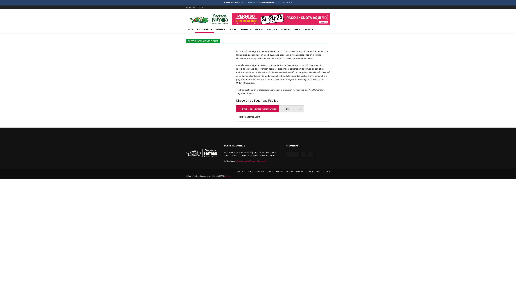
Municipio (220, 29)
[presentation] (257, 108)
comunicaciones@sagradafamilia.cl (251, 161)
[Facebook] (314, 7)
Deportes (259, 29)
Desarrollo (245, 29)
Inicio (191, 29)
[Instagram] (319, 7)
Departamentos (204, 29)
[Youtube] (328, 7)
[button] (326, 29)
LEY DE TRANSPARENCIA (248, 3)
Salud (297, 29)
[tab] (257, 108)
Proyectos (286, 29)
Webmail (227, 176)
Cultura (232, 29)
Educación (272, 29)
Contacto (308, 29)
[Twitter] (323, 7)
